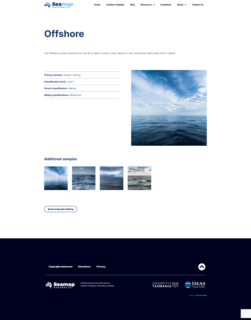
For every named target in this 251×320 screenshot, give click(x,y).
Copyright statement (60, 266)
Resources (146, 4)
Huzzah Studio (202, 295)
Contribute (165, 4)
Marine (72, 88)
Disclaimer (84, 266)
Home (97, 4)
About (180, 4)
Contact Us (197, 4)
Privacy (101, 266)
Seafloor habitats (115, 4)
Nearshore (75, 95)
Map (132, 4)
